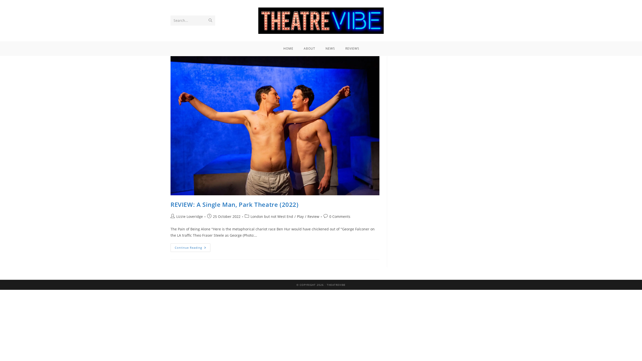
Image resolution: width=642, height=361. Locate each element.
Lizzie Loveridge (189, 216)
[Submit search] (210, 21)
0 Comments (339, 216)
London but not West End (272, 216)
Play (300, 216)
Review (313, 216)
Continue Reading (192, 246)
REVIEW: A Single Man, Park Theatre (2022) (235, 204)
